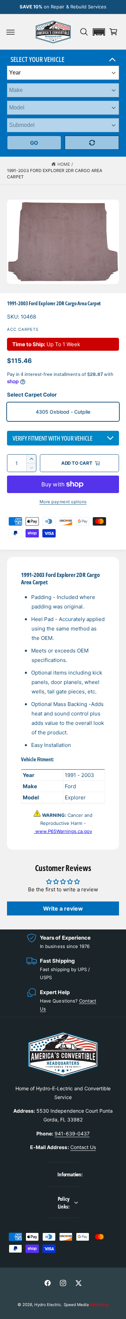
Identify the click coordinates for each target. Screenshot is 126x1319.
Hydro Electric (47, 1304)
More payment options (63, 501)
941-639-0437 (72, 1133)
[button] (10, 32)
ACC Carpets (23, 329)
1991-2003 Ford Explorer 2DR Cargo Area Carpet (54, 173)
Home (63, 164)
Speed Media (86, 1304)
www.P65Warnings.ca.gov (63, 831)
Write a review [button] (63, 908)
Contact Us (83, 1147)
